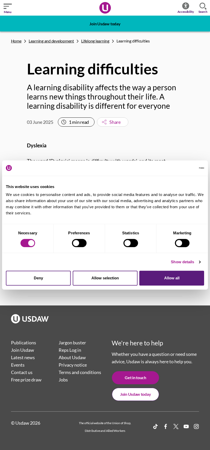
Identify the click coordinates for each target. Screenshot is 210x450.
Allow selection (105, 278)
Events (18, 365)
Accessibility (185, 12)
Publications (23, 342)
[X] (175, 426)
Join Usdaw (22, 350)
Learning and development (51, 40)
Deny (38, 278)
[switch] (79, 243)
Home (16, 40)
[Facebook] (165, 426)
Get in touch (135, 377)
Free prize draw (26, 379)
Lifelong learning (95, 40)
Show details (182, 262)
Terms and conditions (80, 372)
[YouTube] (186, 426)
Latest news (23, 357)
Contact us (22, 372)
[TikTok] (155, 426)
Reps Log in (70, 350)
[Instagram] (196, 426)
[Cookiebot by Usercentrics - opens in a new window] (181, 168)
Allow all (172, 278)
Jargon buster (72, 342)
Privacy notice (73, 365)
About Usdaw (72, 357)
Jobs (63, 379)
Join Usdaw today (104, 23)
